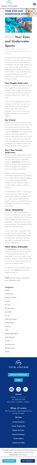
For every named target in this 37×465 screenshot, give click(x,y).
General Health (9, 323)
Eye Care (19, 49)
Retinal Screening (10, 348)
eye (11, 278)
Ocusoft (7, 341)
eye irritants (17, 278)
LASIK (6, 330)
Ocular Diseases (9, 337)
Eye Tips (7, 316)
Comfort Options (18, 439)
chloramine (15, 132)
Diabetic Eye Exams (10, 297)
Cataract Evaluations (18, 434)
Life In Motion (22, 455)
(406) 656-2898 (21, 397)
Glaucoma (8, 326)
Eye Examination (9, 308)
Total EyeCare (12, 249)
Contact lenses (9, 294)
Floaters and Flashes (11, 319)
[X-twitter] (25, 389)
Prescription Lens (18, 51)
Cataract (7, 290)
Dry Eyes (7, 301)
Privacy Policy (8, 452)
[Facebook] (11, 389)
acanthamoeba (16, 162)
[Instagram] (18, 389)
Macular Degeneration (11, 334)
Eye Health (8, 312)
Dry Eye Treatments (18, 422)
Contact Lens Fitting (18, 443)
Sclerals (7, 352)
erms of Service (25, 452)
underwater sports (15, 280)
